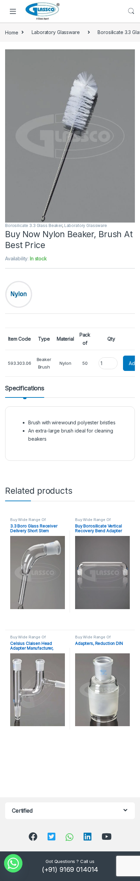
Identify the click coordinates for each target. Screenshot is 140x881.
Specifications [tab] (24, 388)
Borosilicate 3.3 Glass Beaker (33, 225)
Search (131, 11)
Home (11, 32)
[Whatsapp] (13, 863)
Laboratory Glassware (56, 32)
